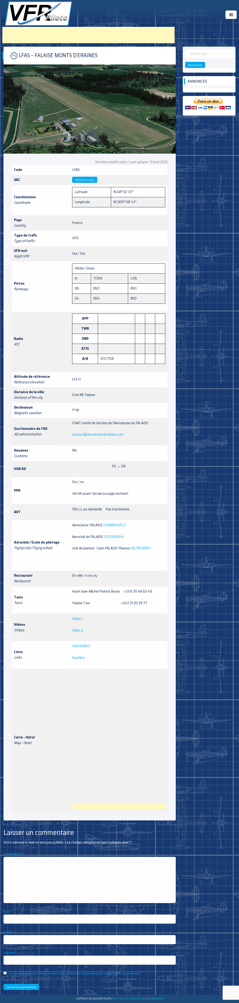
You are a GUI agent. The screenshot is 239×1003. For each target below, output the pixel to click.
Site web (9, 952)
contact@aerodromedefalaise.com (97, 434)
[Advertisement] (88, 35)
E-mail (9, 932)
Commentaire (14, 853)
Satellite (78, 657)
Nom (8, 911)
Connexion (156, 999)
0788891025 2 (114, 525)
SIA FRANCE (81, 646)
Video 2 (77, 630)
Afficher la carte (84, 180)
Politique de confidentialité (130, 999)
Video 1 (77, 619)
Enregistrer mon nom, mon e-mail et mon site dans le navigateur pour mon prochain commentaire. (74, 973)
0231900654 (114, 537)
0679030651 (141, 548)
